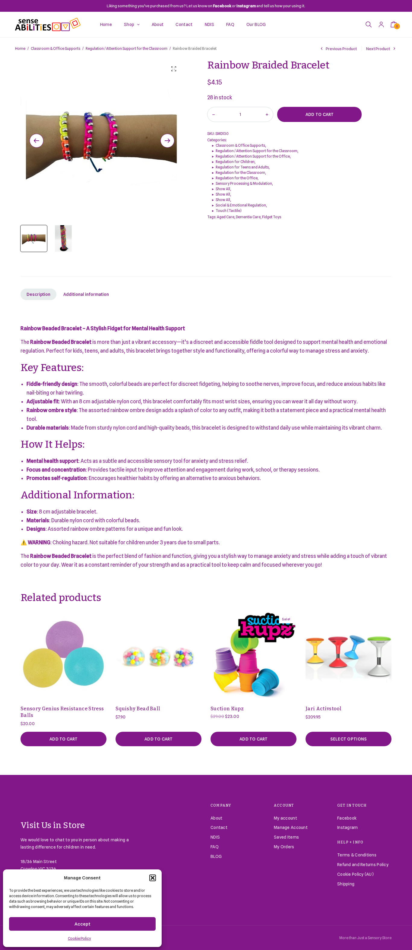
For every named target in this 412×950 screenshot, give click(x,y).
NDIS (209, 24)
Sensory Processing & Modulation (244, 183)
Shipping (345, 883)
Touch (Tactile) (229, 210)
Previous (36, 141)
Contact (184, 24)
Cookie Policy (79, 938)
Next (167, 141)
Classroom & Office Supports (55, 48)
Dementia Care (248, 217)
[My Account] (381, 24)
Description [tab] (38, 294)
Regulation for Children (235, 161)
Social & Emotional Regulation (241, 205)
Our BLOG (256, 24)
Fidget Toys (271, 217)
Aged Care (225, 217)
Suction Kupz (227, 709)
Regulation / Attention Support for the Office (253, 156)
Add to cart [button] (63, 739)
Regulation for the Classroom (240, 172)
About (158, 24)
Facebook (347, 818)
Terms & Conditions (356, 854)
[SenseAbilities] (48, 24)
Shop (129, 24)
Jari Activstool (324, 709)
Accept (82, 924)
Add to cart (320, 114)
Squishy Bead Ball (138, 709)
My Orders (284, 846)
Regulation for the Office (237, 178)
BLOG (216, 856)
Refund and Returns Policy (362, 864)
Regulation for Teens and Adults (242, 167)
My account (285, 818)
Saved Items (286, 837)
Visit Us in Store (53, 825)
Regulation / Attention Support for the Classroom (126, 48)
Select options (348, 739)
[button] (153, 878)
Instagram (347, 827)
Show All (223, 189)
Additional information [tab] (86, 294)
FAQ (230, 24)
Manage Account (291, 827)
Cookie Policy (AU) (355, 874)
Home (106, 24)
